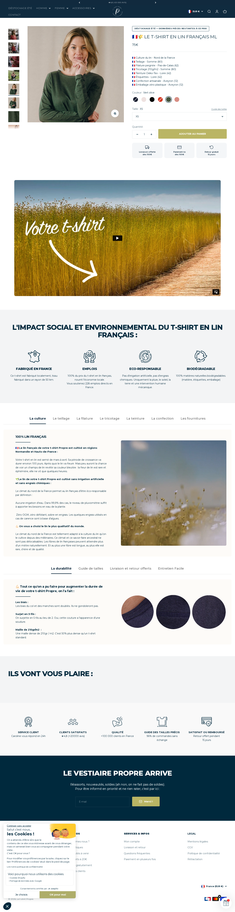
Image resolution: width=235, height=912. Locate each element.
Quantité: (137, 126)
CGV (190, 847)
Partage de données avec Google (26, 881)
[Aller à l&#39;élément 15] (13, 62)
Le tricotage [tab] (110, 418)
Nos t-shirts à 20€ (76, 859)
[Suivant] (155, 2)
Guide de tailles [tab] (90, 568)
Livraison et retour (135, 847)
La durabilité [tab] (61, 568)
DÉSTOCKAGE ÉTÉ (20, 8)
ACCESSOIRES (81, 8)
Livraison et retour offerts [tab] (130, 568)
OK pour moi (58, 894)
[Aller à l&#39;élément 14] (13, 48)
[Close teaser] (219, 896)
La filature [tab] (85, 418)
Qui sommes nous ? (77, 841)
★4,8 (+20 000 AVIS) (118, 2)
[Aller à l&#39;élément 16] (13, 76)
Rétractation (195, 859)
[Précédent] (79, 2)
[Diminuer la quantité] (137, 134)
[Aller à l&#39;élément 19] (13, 117)
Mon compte (132, 841)
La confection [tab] (162, 418)
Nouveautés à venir (77, 853)
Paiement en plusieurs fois (140, 859)
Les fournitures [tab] (193, 418)
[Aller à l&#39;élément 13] (13, 35)
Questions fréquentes (137, 853)
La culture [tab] (38, 418)
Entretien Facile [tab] (171, 568)
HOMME (41, 8)
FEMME (60, 8)
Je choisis (21, 894)
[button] (7, 906)
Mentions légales (198, 841)
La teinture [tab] (135, 418)
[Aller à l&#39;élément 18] (13, 103)
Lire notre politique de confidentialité (25, 866)
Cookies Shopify (17, 877)
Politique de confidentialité (204, 853)
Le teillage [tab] (61, 418)
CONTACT (14, 14)
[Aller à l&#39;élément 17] (13, 90)
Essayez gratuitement (78, 865)
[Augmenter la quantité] (151, 134)
